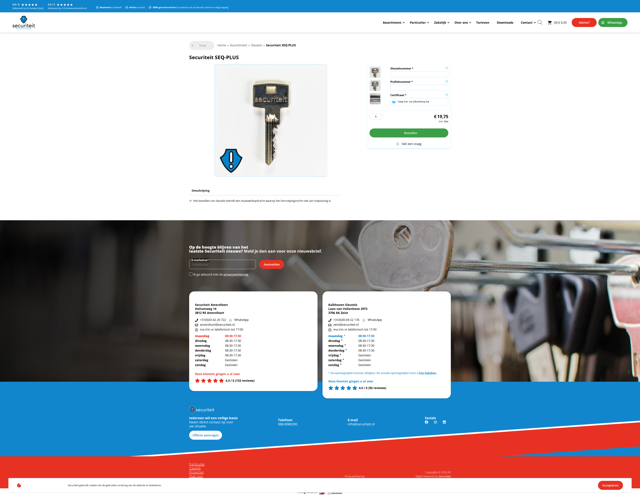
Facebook (426, 424)
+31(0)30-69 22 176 (346, 320)
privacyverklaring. (236, 274)
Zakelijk (440, 22)
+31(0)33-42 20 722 (213, 320)
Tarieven (482, 22)
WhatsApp (614, 22)
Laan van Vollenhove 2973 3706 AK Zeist (347, 311)
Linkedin (444, 424)
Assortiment (392, 22)
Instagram (435, 424)
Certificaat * (398, 95)
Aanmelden (272, 264)
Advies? (584, 22)
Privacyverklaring (354, 476)
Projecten (196, 472)
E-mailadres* (200, 260)
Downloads (505, 22)
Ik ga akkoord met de (221, 274)
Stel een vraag (411, 144)
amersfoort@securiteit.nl (217, 325)
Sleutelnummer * (401, 68)
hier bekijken (427, 373)
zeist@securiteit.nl (346, 325)
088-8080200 (287, 424)
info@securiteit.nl (361, 424)
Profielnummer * (401, 82)
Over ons (461, 22)
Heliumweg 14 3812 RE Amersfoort (209, 311)
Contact (526, 22)
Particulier (418, 22)
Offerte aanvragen (205, 435)
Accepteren (610, 485)
